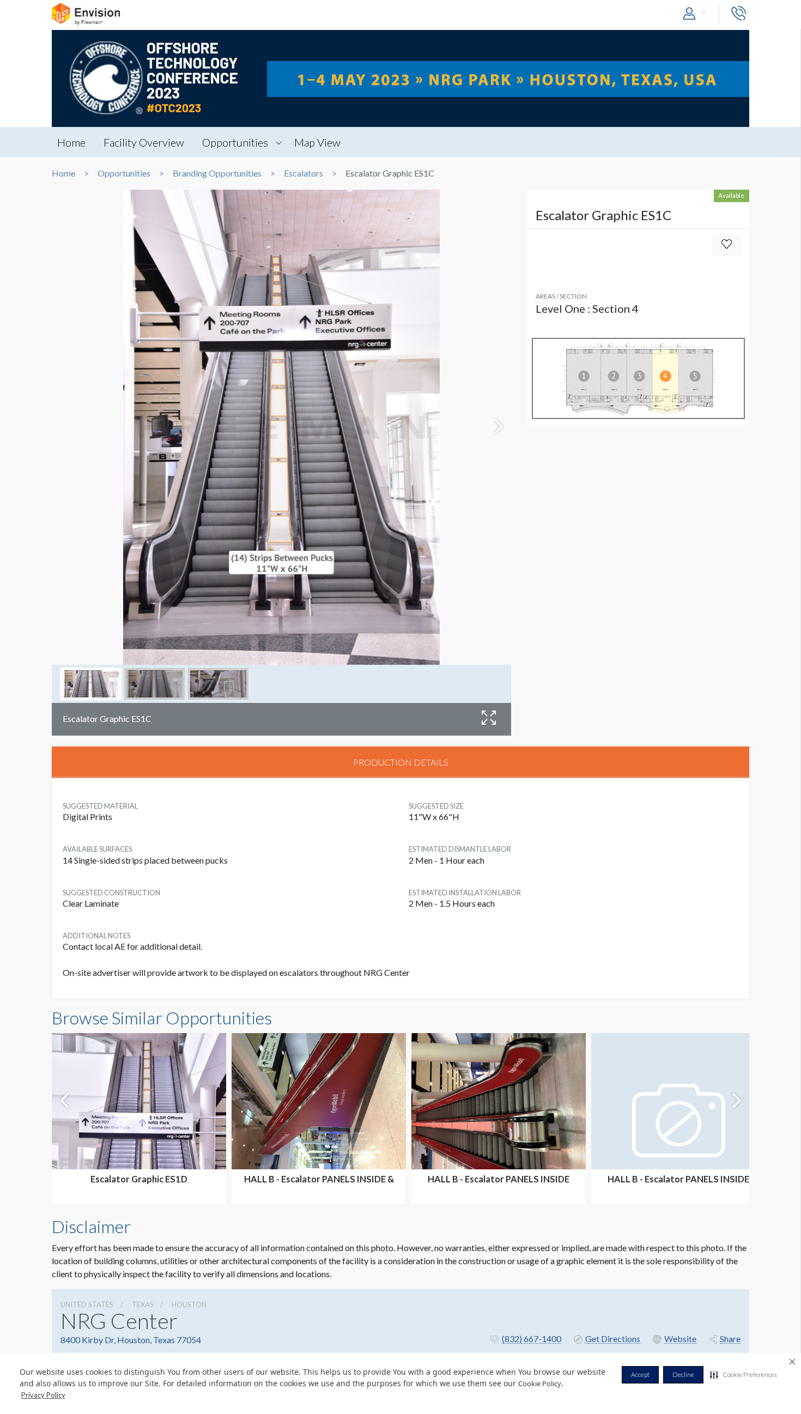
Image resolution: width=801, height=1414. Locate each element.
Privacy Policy (43, 1395)
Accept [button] (640, 1374)
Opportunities (235, 142)
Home (71, 142)
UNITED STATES (86, 1304)
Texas (143, 1304)
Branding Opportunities (217, 173)
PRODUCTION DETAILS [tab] (400, 762)
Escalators (303, 173)
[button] (743, 1374)
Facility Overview (144, 142)
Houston (189, 1304)
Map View (317, 142)
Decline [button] (683, 1374)
